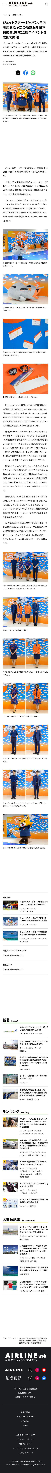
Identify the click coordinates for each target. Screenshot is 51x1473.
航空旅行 (23, 1051)
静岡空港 (27, 1069)
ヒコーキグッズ (35, 1291)
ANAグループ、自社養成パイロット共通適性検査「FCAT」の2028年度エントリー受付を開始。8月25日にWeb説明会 (34, 1144)
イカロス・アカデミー (25, 1416)
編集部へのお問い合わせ (25, 1397)
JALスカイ (37, 1131)
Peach (43, 1152)
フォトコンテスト (41, 1236)
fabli (21, 1274)
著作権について (25, 1443)
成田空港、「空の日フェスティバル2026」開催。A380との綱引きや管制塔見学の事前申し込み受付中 (33, 1093)
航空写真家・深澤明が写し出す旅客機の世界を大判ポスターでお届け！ (34, 1268)
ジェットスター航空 (26, 911)
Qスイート (23, 1190)
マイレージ (23, 1048)
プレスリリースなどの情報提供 (25, 1388)
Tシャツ (26, 1291)
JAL (21, 1131)
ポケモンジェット (37, 1034)
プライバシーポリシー (25, 1439)
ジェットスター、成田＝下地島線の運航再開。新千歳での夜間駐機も (34, 933)
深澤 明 (27, 1274)
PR (26, 1236)
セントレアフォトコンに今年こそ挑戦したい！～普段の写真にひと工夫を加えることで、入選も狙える (34, 1229)
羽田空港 (33, 1206)
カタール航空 (32, 1190)
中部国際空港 (24, 1239)
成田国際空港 (24, 1261)
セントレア (23, 1082)
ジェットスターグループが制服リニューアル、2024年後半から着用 (34, 903)
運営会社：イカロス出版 (25, 1434)
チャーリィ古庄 (30, 1258)
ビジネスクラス (25, 1171)
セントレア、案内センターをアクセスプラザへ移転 (33, 1077)
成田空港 (30, 1099)
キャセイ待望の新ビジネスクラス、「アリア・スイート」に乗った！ (33, 1163)
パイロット (23, 1155)
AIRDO (22, 1152)
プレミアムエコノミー (27, 1174)
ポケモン (27, 1034)
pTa (21, 1291)
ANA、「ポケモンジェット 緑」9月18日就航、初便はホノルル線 (34, 1028)
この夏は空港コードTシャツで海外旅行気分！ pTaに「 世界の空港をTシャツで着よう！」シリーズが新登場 (34, 1284)
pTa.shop (25, 1421)
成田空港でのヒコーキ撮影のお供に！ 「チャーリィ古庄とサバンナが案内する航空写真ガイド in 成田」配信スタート (33, 1249)
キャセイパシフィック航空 (28, 1168)
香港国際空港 (24, 1177)
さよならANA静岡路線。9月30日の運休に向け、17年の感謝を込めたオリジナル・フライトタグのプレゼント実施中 (34, 1061)
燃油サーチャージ (34, 1048)
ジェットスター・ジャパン (28, 908)
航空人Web (25, 1412)
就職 (29, 1155)
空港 (42, 1291)
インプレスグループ (25, 1453)
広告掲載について (25, 1392)
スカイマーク (24, 1206)
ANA (21, 1034)
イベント (23, 1099)
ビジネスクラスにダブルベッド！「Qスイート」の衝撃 (34, 1184)
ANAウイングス (35, 1152)
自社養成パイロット (39, 1155)
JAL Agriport (28, 1131)
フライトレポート (37, 1171)
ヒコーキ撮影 (40, 1258)
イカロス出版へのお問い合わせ (25, 1448)
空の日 (36, 1099)
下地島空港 (24, 941)
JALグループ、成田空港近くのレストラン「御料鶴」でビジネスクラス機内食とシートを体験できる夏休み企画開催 (33, 1122)
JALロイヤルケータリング (28, 1134)
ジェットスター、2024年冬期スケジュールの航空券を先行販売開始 (33, 919)
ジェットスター (25, 938)
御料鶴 (40, 1134)
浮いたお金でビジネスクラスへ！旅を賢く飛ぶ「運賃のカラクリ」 (34, 1042)
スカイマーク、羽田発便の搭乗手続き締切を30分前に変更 (34, 1200)
